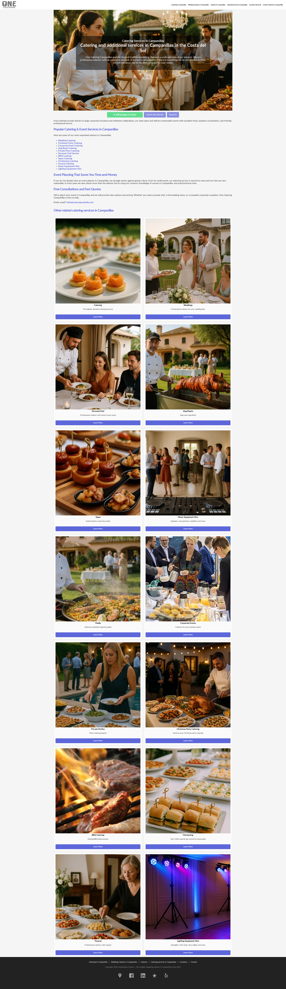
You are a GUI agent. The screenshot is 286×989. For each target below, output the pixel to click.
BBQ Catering (64, 156)
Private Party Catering (68, 151)
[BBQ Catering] (98, 790)
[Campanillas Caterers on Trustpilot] (154, 979)
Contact (194, 962)
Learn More (98, 317)
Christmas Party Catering (70, 143)
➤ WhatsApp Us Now (125, 115)
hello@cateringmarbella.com (80, 202)
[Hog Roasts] (188, 366)
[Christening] (188, 790)
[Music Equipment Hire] (188, 472)
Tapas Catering (65, 159)
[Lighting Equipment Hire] (188, 896)
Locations (183, 962)
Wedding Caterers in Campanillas (124, 962)
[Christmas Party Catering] (188, 684)
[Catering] (98, 260)
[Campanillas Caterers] (9, 5)
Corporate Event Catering (70, 146)
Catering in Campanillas (98, 962)
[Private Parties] (98, 684)
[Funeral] (98, 896)
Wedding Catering (66, 141)
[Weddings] (188, 260)
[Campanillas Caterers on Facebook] (131, 979)
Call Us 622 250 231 (155, 115)
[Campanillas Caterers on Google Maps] (119, 979)
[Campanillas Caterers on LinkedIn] (143, 979)
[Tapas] (98, 472)
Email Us (173, 115)
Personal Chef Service (68, 153)
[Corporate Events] (188, 578)
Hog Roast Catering (67, 148)
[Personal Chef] (98, 366)
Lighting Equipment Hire (69, 169)
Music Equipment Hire (68, 166)
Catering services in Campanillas (163, 962)
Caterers (144, 962)
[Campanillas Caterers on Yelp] (166, 979)
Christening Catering (68, 161)
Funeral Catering (66, 164)
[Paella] (98, 578)
